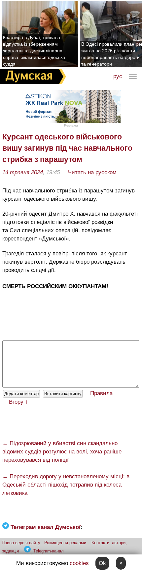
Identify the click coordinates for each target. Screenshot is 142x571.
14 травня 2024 (22, 172)
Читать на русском (92, 172)
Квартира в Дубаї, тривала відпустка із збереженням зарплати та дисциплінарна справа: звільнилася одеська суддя (34, 51)
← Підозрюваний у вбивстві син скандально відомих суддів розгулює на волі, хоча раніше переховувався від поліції (62, 451)
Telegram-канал (48, 550)
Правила (101, 393)
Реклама (71, 125)
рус (117, 76)
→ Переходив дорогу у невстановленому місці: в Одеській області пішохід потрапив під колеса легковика (65, 484)
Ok (102, 563)
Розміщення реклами (65, 542)
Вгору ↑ (18, 402)
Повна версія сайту (21, 542)
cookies (79, 563)
